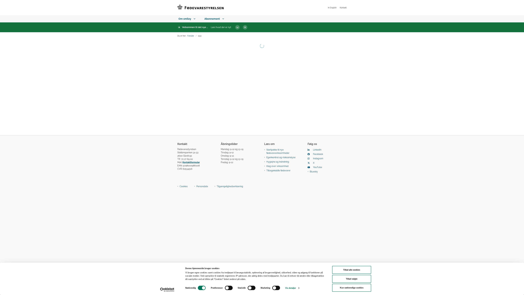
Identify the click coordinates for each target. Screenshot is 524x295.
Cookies (184, 186)
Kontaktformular (191, 162)
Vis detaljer (290, 288)
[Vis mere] (237, 27)
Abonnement (212, 18)
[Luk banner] (293, 27)
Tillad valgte (351, 279)
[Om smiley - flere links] (194, 19)
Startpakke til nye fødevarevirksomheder (277, 151)
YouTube (317, 167)
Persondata (202, 186)
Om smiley (184, 18)
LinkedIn (317, 149)
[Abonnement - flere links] (222, 19)
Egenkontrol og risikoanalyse (280, 157)
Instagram (318, 158)
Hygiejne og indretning (277, 161)
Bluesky (314, 171)
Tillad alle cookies (351, 270)
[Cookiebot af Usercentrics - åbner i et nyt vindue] (167, 290)
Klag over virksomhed (277, 166)
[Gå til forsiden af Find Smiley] (251, 7)
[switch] (229, 288)
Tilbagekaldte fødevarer (278, 170)
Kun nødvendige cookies (352, 288)
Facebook (318, 154)
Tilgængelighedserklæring (230, 186)
